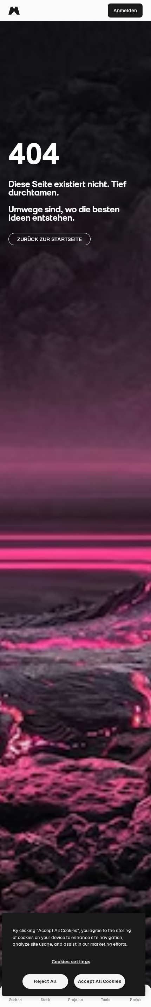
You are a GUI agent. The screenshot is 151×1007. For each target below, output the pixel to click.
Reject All (45, 981)
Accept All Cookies (99, 981)
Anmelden (125, 10)
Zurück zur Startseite (49, 239)
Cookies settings (71, 962)
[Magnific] (14, 10)
